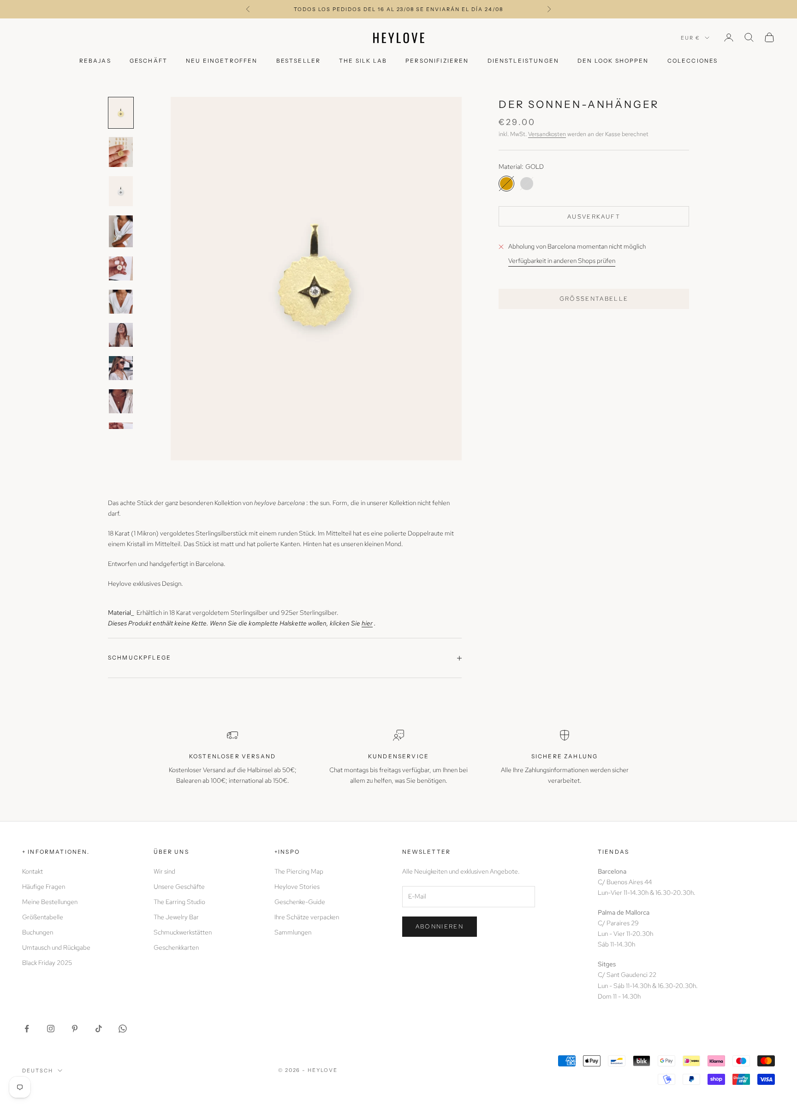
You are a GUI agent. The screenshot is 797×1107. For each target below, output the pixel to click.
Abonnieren (440, 926)
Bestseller (298, 60)
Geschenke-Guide (299, 902)
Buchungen (37, 932)
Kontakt (32, 871)
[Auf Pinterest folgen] (74, 1028)
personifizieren (437, 60)
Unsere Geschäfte (179, 886)
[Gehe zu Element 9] (121, 401)
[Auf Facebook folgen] (26, 1028)
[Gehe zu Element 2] (121, 152)
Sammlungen (292, 932)
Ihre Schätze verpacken (306, 917)
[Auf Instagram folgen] (50, 1028)
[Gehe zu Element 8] (121, 368)
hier (367, 623)
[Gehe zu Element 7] (121, 335)
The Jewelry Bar (176, 917)
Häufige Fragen (43, 886)
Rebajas (95, 60)
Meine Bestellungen (49, 902)
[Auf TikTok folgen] (98, 1028)
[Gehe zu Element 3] (121, 191)
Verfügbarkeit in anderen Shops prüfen (561, 260)
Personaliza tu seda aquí (398, 9)
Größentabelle (594, 299)
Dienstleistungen (523, 60)
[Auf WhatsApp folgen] (122, 1028)
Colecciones (692, 60)
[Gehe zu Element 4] (121, 231)
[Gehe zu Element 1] (121, 113)
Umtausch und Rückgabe (56, 947)
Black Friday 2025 (47, 962)
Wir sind (164, 871)
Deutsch (37, 1070)
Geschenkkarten (176, 947)
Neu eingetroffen (222, 60)
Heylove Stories (297, 886)
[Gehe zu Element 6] (121, 302)
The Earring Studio (179, 902)
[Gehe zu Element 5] (121, 268)
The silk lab (363, 60)
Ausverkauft (593, 216)
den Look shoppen (613, 60)
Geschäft (148, 60)
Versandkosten (547, 133)
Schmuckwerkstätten (183, 932)
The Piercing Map (298, 871)
